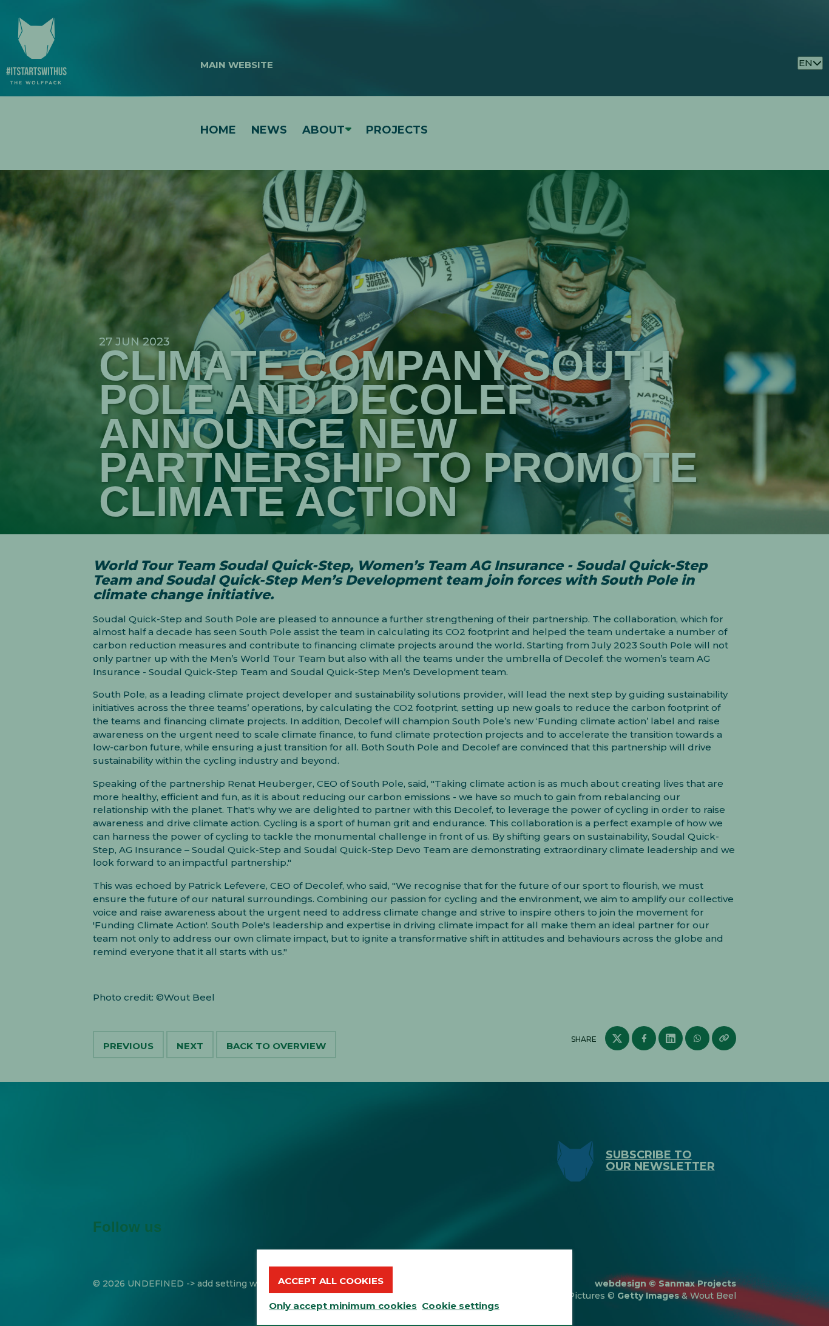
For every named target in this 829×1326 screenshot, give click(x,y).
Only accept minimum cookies (343, 1305)
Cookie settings (460, 1305)
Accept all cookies (331, 1281)
